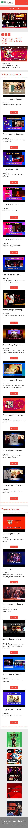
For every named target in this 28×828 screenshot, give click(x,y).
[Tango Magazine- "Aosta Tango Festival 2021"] (14, 404)
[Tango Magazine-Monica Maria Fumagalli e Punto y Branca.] (14, 439)
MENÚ (12, 8)
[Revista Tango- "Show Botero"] (14, 663)
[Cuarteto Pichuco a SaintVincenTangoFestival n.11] (14, 263)
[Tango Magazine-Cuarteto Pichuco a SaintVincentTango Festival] (14, 123)
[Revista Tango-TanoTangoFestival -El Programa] (14, 299)
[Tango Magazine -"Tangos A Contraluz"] (14, 474)
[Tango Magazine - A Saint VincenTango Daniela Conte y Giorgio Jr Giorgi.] (14, 698)
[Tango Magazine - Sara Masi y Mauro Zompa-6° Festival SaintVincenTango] (14, 523)
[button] (14, 88)
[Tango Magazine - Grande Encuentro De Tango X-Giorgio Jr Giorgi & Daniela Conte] (14, 558)
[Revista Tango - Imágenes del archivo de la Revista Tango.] (14, 628)
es (26, 2)
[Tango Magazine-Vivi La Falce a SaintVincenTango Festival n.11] (14, 158)
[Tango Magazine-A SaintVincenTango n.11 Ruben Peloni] (14, 228)
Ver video (14, 112)
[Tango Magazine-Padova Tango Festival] (14, 88)
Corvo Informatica (22, 825)
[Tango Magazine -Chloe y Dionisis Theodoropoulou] (14, 593)
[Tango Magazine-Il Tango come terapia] (14, 369)
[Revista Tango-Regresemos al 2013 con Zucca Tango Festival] (14, 334)
